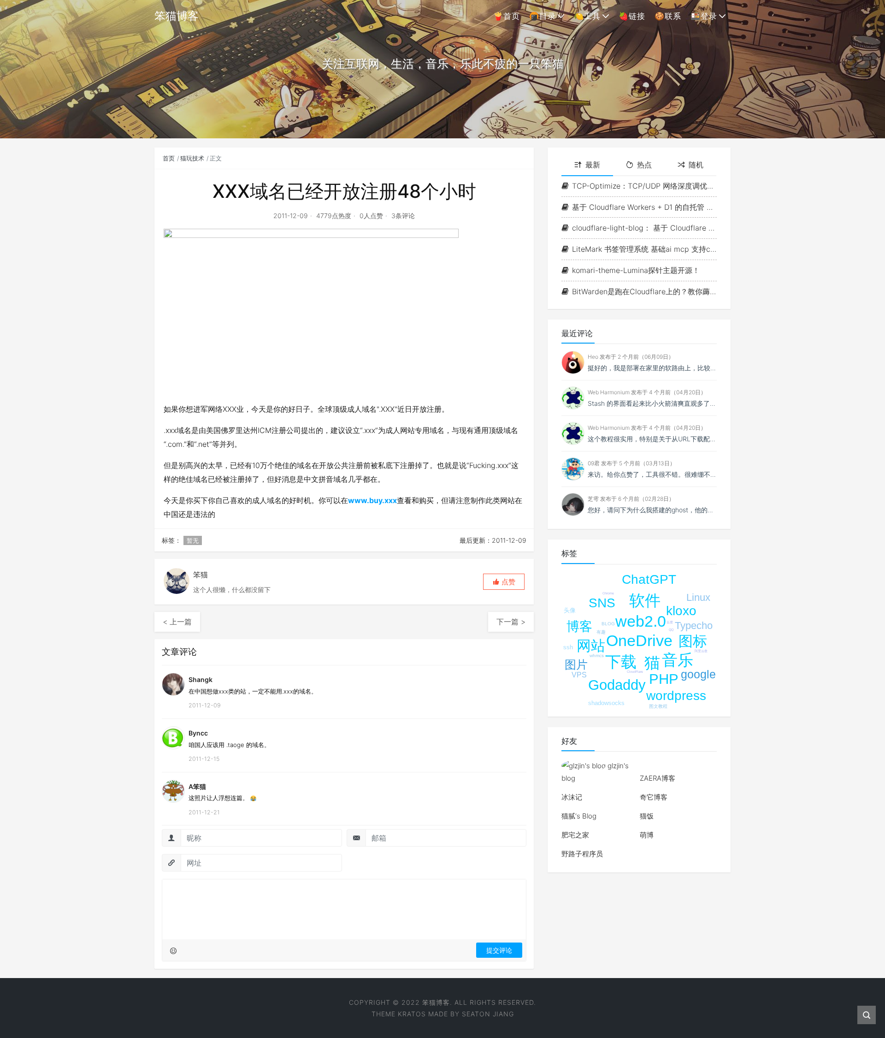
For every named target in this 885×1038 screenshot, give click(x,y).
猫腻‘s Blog (578, 816)
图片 (576, 664)
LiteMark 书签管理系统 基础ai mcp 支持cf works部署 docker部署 (644, 249)
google (698, 674)
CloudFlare (635, 671)
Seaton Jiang (488, 1014)
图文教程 (658, 706)
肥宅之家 (575, 834)
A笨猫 (197, 786)
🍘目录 (542, 16)
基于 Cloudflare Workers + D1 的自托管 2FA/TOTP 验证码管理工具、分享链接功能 (644, 207)
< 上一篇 (177, 621)
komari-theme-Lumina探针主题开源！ (636, 270)
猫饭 (647, 816)
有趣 (601, 632)
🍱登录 (703, 16)
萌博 (647, 834)
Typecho (694, 625)
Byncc (198, 733)
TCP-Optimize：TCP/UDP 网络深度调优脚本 (644, 185)
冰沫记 (571, 797)
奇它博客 (653, 797)
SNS (602, 603)
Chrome (608, 593)
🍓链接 (632, 16)
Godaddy (617, 685)
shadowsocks (606, 703)
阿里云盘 (701, 650)
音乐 (677, 660)
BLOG (608, 623)
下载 (621, 661)
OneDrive (639, 640)
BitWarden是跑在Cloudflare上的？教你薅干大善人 (644, 291)
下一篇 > (510, 621)
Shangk (200, 679)
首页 (169, 158)
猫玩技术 (192, 158)
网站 (591, 646)
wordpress (676, 695)
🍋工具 (587, 16)
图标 (692, 641)
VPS (579, 675)
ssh (568, 647)
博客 (579, 626)
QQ (671, 629)
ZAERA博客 (657, 778)
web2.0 (640, 621)
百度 (670, 622)
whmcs (597, 655)
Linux (698, 597)
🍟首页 (506, 16)
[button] (504, 582)
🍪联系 (668, 16)
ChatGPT (649, 579)
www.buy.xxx (372, 500)
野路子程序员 (582, 853)
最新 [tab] (592, 164)
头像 (570, 610)
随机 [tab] (696, 164)
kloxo (681, 611)
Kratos (412, 1014)
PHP (663, 679)
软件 (645, 600)
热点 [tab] (644, 164)
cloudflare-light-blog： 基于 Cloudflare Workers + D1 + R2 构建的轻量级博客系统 (644, 227)
